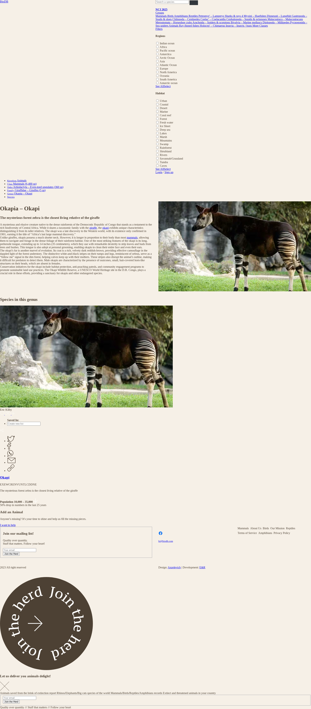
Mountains (166, 140)
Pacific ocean (167, 50)
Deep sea (165, 129)
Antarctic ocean (168, 83)
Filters (159, 28)
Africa (163, 46)
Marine (164, 111)
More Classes (260, 25)
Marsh (163, 136)
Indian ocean (167, 43)
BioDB (4, 1)
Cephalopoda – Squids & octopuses (247, 19)
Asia (162, 61)
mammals (132, 237)
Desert (163, 108)
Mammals (161, 15)
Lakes (163, 133)
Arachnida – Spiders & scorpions (211, 22)
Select (167, 86)
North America (168, 72)
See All (160, 86)
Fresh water (166, 122)
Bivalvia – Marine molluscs (247, 22)
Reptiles (194, 15)
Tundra (164, 162)
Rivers (163, 154)
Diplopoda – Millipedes (276, 22)
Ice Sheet (165, 126)
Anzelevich (174, 567)
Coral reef (165, 115)
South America (168, 79)
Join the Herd (11, 554)
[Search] (194, 2)
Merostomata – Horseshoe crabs (174, 22)
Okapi (4, 477)
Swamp (164, 144)
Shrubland (166, 151)
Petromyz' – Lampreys (212, 15)
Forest (163, 118)
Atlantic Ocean (168, 65)
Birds (170, 15)
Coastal (164, 104)
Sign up (168, 172)
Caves (163, 165)
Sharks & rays (233, 15)
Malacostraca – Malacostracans (285, 19)
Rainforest (166, 147)
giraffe (93, 227)
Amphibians (181, 15)
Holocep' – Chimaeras (213, 25)
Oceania (164, 75)
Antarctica (165, 54)
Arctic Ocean (167, 57)
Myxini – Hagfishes (255, 15)
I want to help (8, 525)
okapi (105, 227)
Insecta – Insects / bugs (239, 25)
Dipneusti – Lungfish (279, 15)
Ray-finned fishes (189, 25)
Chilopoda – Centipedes (186, 19)
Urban (163, 100)
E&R (202, 567)
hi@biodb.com (165, 541)
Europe (164, 68)
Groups (160, 12)
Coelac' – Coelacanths (213, 19)
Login (159, 172)
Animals (174, 25)
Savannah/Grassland (171, 158)
